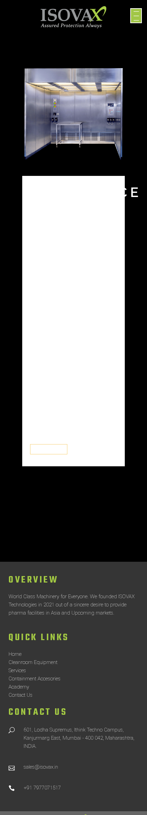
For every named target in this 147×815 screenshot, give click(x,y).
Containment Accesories (35, 679)
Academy (19, 687)
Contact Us (20, 695)
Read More (48, 449)
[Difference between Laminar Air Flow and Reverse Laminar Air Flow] (73, 119)
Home (15, 654)
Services (17, 670)
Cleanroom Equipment (33, 662)
